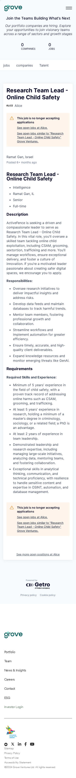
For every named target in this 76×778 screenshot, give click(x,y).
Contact (9, 689)
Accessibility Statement (17, 762)
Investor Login (13, 707)
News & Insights (15, 670)
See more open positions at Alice (38, 554)
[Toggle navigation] (69, 8)
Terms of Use (11, 757)
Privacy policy (28, 595)
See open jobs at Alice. (32, 127)
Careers (9, 679)
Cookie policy (48, 595)
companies (24, 65)
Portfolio (9, 652)
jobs (6, 65)
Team (8, 661)
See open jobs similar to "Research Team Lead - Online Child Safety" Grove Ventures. (40, 137)
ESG (7, 698)
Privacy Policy (12, 753)
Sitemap (9, 748)
